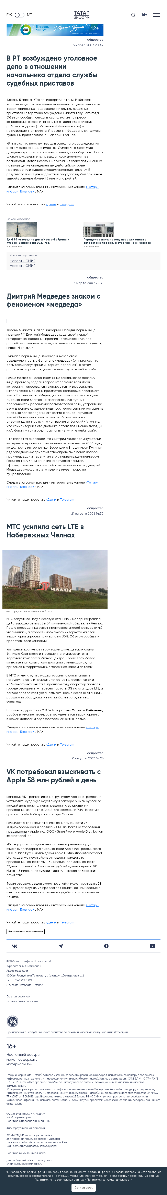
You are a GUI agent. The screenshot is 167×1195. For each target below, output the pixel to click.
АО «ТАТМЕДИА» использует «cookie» (29, 1135)
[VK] (14, 946)
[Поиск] (133, 15)
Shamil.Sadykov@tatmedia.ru (24, 1164)
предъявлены (17, 831)
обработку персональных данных (135, 1175)
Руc (10, 14)
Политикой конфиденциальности (109, 1179)
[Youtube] (152, 946)
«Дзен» (51, 204)
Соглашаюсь (84, 1187)
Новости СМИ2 (22, 261)
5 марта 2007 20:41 (88, 283)
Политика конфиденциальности (26, 1153)
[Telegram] (60, 946)
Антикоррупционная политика (26, 1128)
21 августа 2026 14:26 (87, 758)
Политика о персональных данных (28, 1121)
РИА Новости (87, 810)
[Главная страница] (81, 15)
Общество (95, 39)
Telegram (67, 204)
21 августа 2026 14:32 (87, 513)
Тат (29, 14)
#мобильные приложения (25, 931)
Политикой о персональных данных (59, 1179)
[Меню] (156, 15)
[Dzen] (106, 946)
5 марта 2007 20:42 (88, 45)
